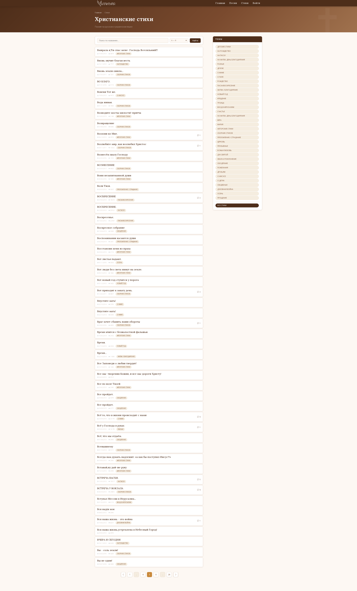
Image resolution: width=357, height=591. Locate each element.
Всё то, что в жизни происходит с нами (122, 415)
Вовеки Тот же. (106, 91)
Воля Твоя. (103, 185)
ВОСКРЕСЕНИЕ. (106, 206)
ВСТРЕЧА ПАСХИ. (107, 477)
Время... (102, 352)
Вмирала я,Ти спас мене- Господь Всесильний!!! (127, 50)
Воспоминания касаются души (116, 238)
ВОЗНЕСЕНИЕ (105, 165)
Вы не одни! (104, 560)
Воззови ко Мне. (107, 133)
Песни (233, 3)
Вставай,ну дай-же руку (112, 467)
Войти (256, 3)
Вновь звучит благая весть (113, 60)
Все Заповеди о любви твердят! (117, 363)
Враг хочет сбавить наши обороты (118, 321)
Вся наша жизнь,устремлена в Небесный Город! (127, 529)
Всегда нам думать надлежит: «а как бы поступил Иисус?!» (134, 457)
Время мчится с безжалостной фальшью (122, 332)
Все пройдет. (105, 394)
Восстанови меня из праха (114, 248)
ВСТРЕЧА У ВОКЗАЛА (110, 488)
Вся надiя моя (105, 509)
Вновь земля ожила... (110, 71)
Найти (195, 40)
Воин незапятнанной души (114, 175)
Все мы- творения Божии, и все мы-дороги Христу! (129, 373)
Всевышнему (105, 446)
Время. (101, 342)
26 (169, 574)
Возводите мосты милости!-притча (119, 112)
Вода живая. (104, 102)
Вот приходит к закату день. (114, 290)
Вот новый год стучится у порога (118, 280)
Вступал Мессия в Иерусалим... (116, 498)
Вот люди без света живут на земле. (119, 269)
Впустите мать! (106, 300)
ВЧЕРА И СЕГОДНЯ (108, 539)
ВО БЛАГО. (103, 81)
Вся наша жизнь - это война (114, 519)
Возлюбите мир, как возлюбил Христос (121, 144)
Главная (220, 3)
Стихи (245, 3)
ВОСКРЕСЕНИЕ (106, 196)
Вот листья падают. (109, 259)
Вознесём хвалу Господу (112, 154)
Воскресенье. (105, 217)
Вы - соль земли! (107, 550)
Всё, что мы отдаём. (109, 436)
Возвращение (105, 123)
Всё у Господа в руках (110, 425)
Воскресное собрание (111, 227)
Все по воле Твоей (108, 383)
